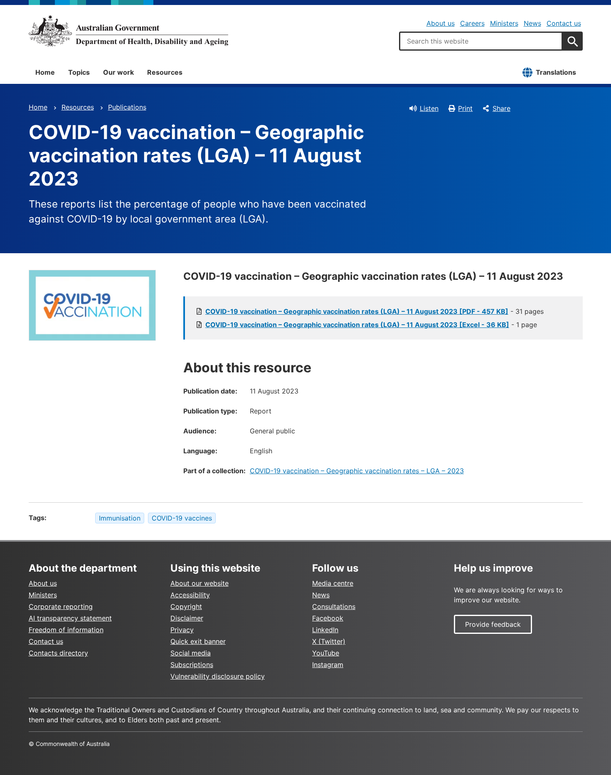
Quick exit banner (198, 641)
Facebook (327, 618)
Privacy (182, 630)
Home (45, 72)
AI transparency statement (70, 618)
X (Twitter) (328, 641)
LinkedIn (325, 630)
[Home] (128, 30)
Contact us (564, 23)
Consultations (333, 606)
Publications (127, 107)
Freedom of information (66, 630)
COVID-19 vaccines (182, 518)
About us (440, 23)
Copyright (186, 606)
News (532, 23)
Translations (556, 72)
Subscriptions (191, 664)
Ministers (504, 23)
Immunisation (119, 518)
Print (465, 108)
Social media (190, 653)
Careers (472, 23)
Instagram (327, 664)
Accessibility (190, 595)
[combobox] (481, 41)
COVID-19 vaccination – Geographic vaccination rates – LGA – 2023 (357, 471)
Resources (164, 72)
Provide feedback (493, 624)
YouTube (325, 653)
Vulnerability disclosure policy (217, 676)
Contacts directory (58, 653)
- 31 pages (374, 311)
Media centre (332, 583)
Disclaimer (186, 618)
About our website (199, 583)
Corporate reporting (61, 606)
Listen (429, 108)
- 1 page (371, 324)
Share (501, 108)
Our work (118, 72)
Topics (79, 72)
